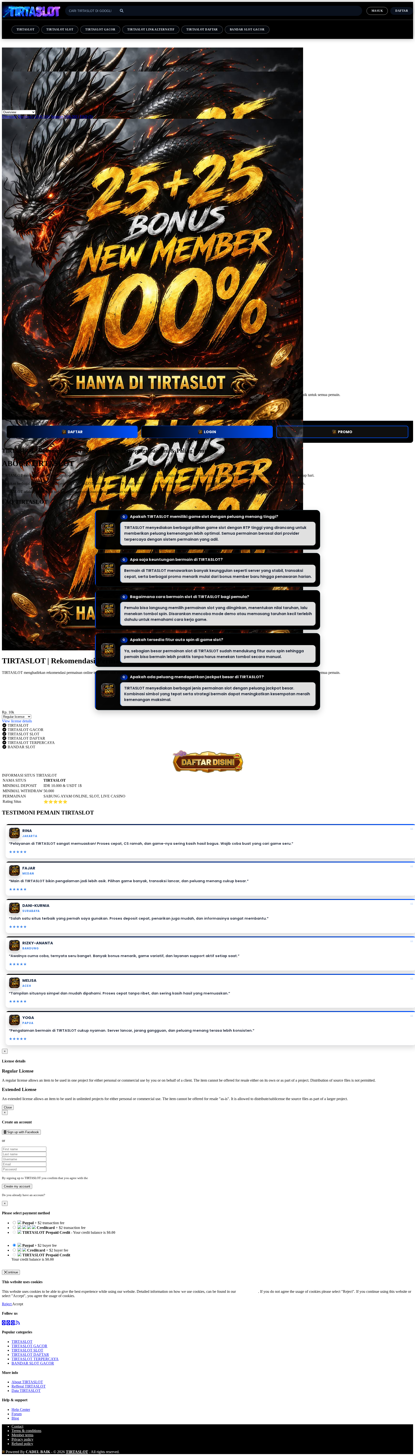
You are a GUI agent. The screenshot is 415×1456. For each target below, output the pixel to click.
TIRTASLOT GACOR (100, 29)
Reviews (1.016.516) (34, 116)
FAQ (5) (86, 116)
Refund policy (22, 1444)
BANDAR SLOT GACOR (247, 29)
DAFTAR (75, 431)
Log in (50, 1195)
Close (8, 1107)
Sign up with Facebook (22, 1132)
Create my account (17, 1186)
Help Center (21, 1410)
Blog (15, 1418)
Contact (17, 1426)
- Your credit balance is (63, 1234)
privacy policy (247, 1291)
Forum (17, 1414)
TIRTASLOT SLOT (59, 29)
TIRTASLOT (25, 29)
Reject (7, 1304)
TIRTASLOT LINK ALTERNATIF (150, 29)
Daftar (401, 10)
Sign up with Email (20, 1140)
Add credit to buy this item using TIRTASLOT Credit (52, 1237)
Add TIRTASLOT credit (30, 1264)
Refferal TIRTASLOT (29, 1386)
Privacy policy (22, 1439)
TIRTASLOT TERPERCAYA (35, 1359)
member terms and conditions (108, 1178)
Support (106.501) (65, 116)
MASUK (377, 10)
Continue (12, 1272)
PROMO (345, 431)
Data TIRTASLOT (26, 1391)
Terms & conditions (26, 1431)
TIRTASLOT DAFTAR (202, 29)
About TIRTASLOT (27, 1382)
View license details (17, 721)
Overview (9, 116)
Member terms (22, 1435)
